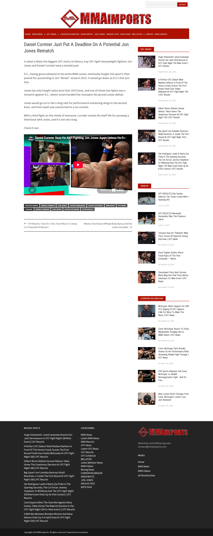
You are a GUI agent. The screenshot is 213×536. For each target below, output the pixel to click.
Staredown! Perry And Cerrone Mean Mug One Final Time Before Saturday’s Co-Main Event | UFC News (173, 277)
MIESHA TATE (88, 483)
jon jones (56, 209)
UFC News (51, 34)
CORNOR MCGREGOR (91, 473)
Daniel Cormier (47, 205)
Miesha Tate (112, 34)
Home (28, 34)
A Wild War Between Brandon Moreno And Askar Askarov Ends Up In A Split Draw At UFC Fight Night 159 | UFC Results (48, 517)
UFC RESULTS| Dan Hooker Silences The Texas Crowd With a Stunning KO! (173, 196)
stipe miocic (87, 209)
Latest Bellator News (92, 462)
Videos (149, 34)
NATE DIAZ (86, 487)
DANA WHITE (87, 476)
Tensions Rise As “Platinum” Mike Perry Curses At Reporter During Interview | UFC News (173, 236)
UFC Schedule (88, 455)
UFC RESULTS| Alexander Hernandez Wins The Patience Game (172, 216)
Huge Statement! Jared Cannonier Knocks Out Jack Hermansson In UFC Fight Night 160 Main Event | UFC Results (173, 61)
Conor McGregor (69, 34)
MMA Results (87, 441)
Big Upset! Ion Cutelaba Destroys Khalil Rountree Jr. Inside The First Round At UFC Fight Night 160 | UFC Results (173, 135)
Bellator (137, 34)
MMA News (37, 34)
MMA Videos (161, 34)
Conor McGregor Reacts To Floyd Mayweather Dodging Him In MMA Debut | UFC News (173, 331)
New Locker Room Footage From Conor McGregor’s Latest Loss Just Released (173, 397)
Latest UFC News (95, 205)
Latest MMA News (77, 205)
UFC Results (87, 452)
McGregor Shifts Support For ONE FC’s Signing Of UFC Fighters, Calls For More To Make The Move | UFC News (173, 311)
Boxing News (87, 469)
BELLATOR (86, 459)
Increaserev (83, 532)
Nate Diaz (125, 34)
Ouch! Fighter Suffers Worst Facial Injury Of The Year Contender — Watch (170, 255)
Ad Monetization (146, 475)
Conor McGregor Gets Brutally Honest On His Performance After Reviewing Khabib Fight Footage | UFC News (173, 353)
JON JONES (87, 480)
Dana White (87, 34)
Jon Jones (99, 34)
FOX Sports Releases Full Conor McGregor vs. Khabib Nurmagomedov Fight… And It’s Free (172, 376)
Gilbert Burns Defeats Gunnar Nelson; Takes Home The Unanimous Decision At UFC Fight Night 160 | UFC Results (173, 113)
